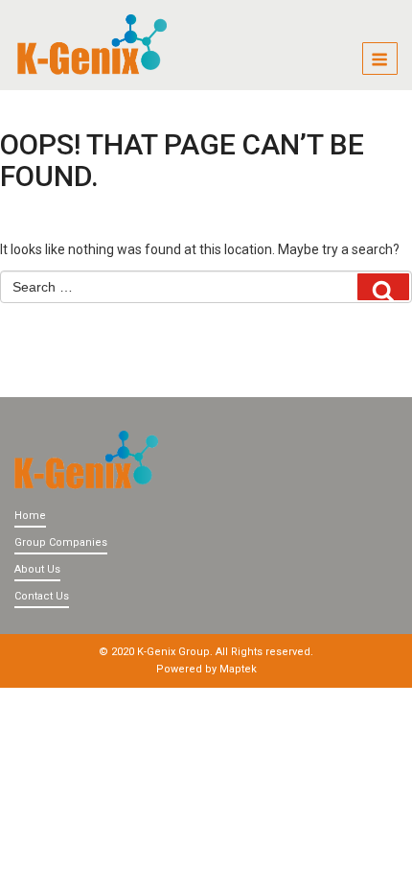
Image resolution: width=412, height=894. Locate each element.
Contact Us (41, 596)
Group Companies (60, 542)
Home (30, 515)
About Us (37, 569)
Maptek (238, 669)
